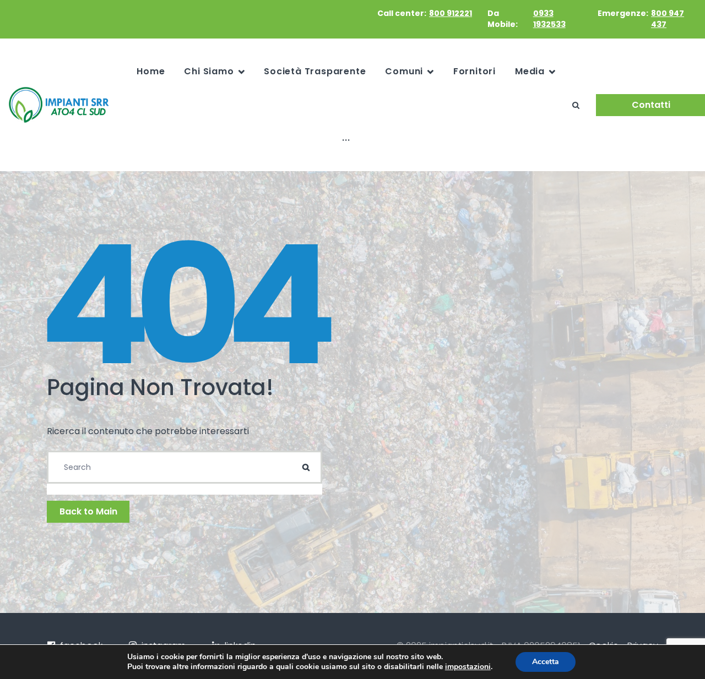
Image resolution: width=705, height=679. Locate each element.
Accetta (545, 661)
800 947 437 (667, 19)
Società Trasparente (315, 71)
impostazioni (468, 667)
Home (151, 71)
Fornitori (474, 71)
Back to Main (88, 511)
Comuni (404, 71)
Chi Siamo (209, 71)
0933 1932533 (549, 19)
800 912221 (450, 13)
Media (530, 71)
